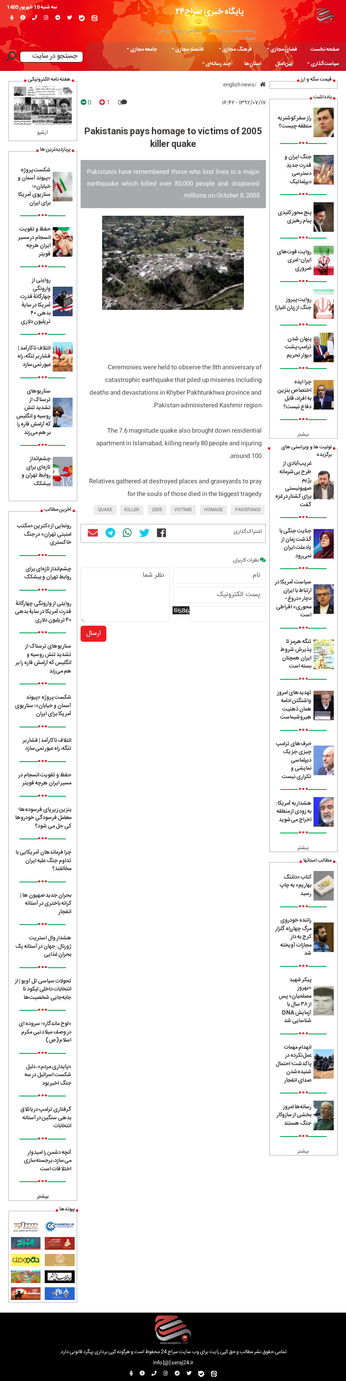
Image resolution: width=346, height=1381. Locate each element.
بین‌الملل (283, 64)
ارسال (93, 633)
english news (238, 85)
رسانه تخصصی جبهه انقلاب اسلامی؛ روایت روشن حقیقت (207, 34)
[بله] (82, 18)
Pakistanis (247, 510)
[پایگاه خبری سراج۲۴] (325, 15)
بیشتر (303, 434)
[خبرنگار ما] (12, 18)
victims (183, 510)
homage (213, 510)
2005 (157, 510)
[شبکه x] (70, 18)
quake (105, 510)
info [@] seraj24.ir (173, 1363)
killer (131, 510)
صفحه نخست (325, 49)
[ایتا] (94, 18)
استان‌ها (253, 64)
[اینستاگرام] (46, 18)
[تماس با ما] (35, 18)
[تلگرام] (58, 18)
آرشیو (42, 132)
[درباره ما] (23, 18)
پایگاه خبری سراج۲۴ (210, 12)
